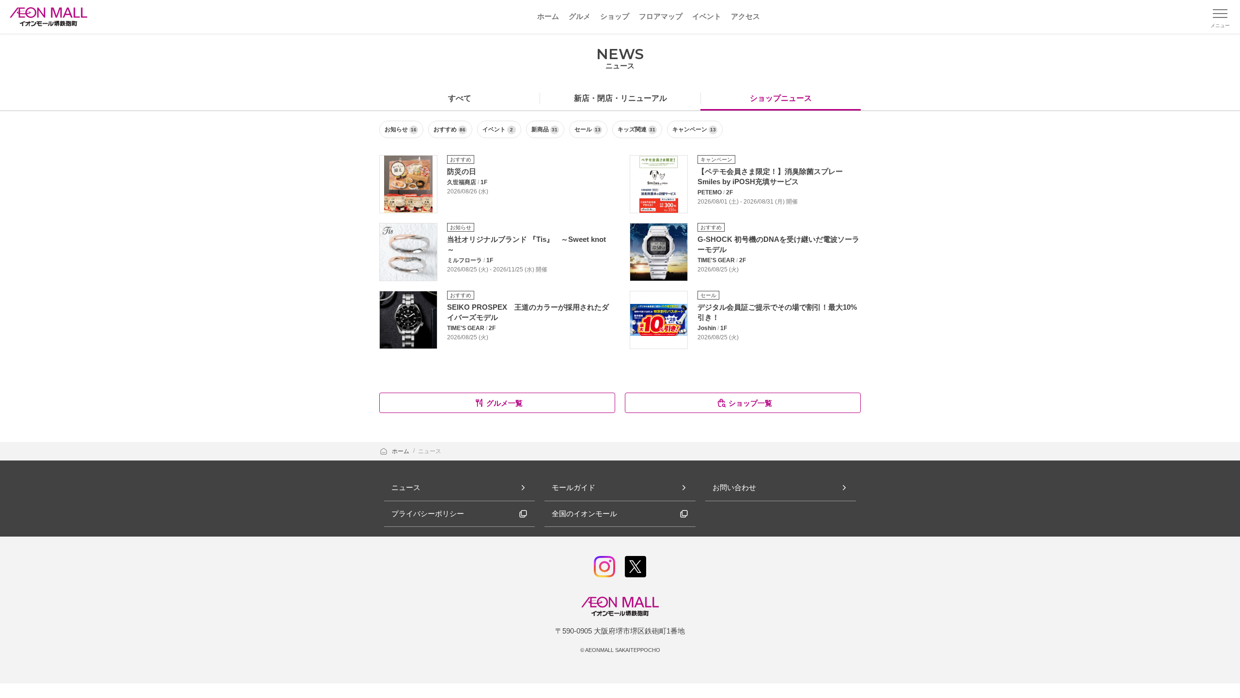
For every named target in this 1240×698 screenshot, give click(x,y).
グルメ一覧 (504, 403)
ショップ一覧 (750, 403)
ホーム (401, 451)
